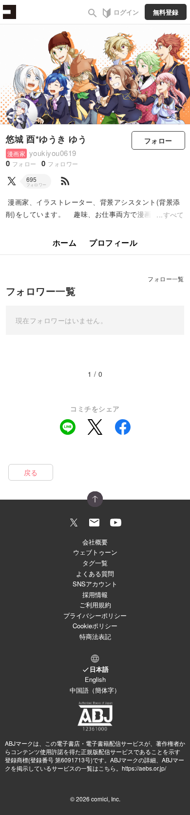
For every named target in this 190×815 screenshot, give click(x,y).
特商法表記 (95, 636)
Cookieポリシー (95, 625)
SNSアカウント (95, 583)
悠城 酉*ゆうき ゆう (46, 139)
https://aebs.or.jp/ (144, 768)
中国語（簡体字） (95, 690)
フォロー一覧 (166, 278)
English (95, 679)
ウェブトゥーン (95, 552)
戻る (31, 472)
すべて (173, 214)
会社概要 (95, 541)
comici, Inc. (105, 799)
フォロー (158, 140)
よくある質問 (95, 573)
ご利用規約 (95, 604)
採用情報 (95, 594)
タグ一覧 (95, 562)
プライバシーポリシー (95, 615)
